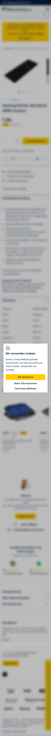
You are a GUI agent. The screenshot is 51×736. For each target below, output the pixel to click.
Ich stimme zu (25, 377)
